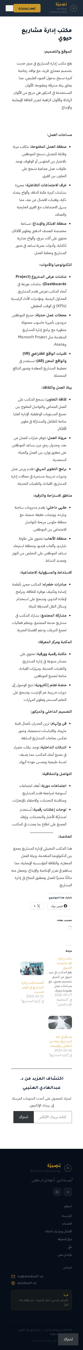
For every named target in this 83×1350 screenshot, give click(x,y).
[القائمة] (9, 8)
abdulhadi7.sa (27, 1283)
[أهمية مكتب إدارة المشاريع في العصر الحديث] (32, 968)
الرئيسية (67, 1216)
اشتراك (23, 1117)
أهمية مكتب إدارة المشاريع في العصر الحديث (32, 987)
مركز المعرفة (65, 1239)
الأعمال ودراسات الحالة (58, 1231)
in (68, 1192)
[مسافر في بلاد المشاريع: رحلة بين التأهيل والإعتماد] (60, 1022)
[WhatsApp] (57, 1192)
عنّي (70, 1247)
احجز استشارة (27, 8)
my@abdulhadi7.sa (30, 1276)
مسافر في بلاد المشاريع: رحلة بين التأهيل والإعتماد (60, 1041)
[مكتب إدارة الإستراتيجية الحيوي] (58, 981)
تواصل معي (65, 1254)
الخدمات (67, 1223)
